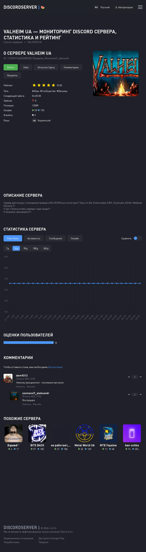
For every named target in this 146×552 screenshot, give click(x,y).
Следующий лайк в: (14, 95)
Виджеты (12, 75)
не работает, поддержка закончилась (61, 445)
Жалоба (31, 386)
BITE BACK (37, 445)
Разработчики (11, 542)
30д (16, 248)
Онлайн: (8, 110)
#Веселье (62, 90)
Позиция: (9, 105)
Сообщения (55, 238)
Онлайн (75, 238)
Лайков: (8, 100)
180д (35, 248)
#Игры (35, 90)
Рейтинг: (8, 85)
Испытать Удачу (46, 67)
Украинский (44, 120)
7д (7, 248)
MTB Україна (108, 445)
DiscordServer (24, 7)
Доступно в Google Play (51, 538)
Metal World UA (85, 445)
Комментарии (71, 67)
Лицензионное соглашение (18, 538)
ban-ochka (132, 445)
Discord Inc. (67, 531)
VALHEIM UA (34, 41)
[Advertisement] (73, 159)
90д (25, 248)
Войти (10, 67)
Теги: (6, 90)
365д (45, 248)
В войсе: (8, 115)
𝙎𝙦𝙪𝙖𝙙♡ (13, 445)
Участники (13, 238)
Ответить (20, 386)
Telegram (43, 542)
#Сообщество (48, 90)
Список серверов (13, 41)
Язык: (7, 120)
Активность (33, 238)
